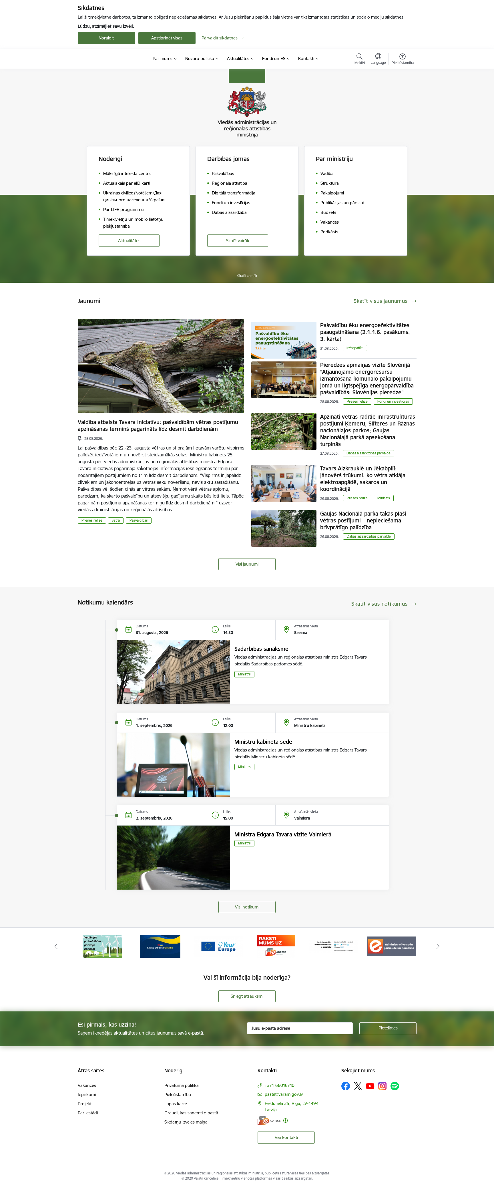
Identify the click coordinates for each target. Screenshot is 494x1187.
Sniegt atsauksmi (247, 996)
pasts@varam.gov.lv (284, 1094)
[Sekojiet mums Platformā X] (358, 1086)
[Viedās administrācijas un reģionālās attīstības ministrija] (113, 58)
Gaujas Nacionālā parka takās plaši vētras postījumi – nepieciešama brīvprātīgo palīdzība (363, 520)
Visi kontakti (286, 1137)
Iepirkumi (87, 1094)
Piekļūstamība (177, 1094)
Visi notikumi (247, 907)
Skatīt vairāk (237, 240)
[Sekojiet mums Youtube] (370, 1085)
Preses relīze (91, 520)
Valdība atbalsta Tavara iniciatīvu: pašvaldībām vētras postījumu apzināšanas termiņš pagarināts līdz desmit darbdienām (158, 425)
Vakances (87, 1085)
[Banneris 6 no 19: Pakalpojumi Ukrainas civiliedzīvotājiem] (102, 946)
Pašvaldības (139, 520)
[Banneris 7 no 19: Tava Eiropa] (160, 946)
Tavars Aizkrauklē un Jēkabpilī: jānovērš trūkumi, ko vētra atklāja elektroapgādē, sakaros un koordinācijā (362, 478)
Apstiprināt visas (166, 38)
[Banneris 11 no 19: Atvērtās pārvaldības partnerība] (391, 946)
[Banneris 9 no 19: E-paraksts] (276, 946)
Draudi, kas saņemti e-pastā (191, 1113)
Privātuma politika (181, 1085)
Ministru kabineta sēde (263, 741)
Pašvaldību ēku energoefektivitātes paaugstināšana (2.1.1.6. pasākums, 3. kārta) (365, 332)
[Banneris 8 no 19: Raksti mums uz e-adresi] (218, 946)
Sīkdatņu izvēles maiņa (186, 1122)
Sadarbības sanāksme (261, 648)
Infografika (354, 348)
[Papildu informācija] (285, 1120)
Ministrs (383, 498)
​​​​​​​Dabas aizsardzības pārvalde (368, 453)
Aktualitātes (129, 240)
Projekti (85, 1103)
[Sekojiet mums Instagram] (382, 1086)
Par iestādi (88, 1113)
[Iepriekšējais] (56, 946)
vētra (116, 520)
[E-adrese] (269, 1120)
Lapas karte (175, 1103)
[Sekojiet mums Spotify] (395, 1086)
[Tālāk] (438, 946)
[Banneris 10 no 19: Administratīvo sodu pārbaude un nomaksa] (333, 946)
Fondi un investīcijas (393, 401)
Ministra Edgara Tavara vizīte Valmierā (282, 834)
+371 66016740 (279, 1085)
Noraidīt (106, 38)
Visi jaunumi (247, 564)
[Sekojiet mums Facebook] (345, 1086)
